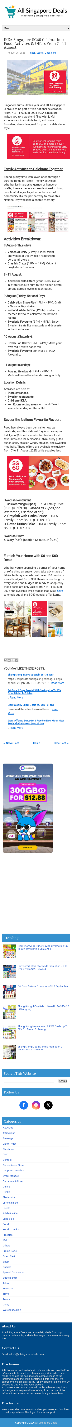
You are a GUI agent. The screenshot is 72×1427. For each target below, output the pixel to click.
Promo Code (10, 1251)
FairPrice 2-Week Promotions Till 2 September (43, 986)
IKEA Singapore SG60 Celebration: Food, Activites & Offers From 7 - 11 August (35, 43)
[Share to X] (13, 660)
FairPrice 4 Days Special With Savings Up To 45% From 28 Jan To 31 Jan (34, 692)
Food (6, 1224)
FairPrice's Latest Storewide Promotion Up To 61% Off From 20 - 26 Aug (42, 967)
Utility (6, 1304)
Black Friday (9, 1143)
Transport (8, 1288)
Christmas (8, 1149)
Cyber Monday (11, 1175)
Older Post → (61, 743)
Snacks (7, 1267)
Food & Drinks (11, 1229)
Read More (57, 682)
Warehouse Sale (12, 1309)
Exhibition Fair (10, 1213)
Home (36, 743)
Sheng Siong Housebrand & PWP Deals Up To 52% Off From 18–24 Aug (43, 1028)
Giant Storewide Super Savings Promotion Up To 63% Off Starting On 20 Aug (43, 947)
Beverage (8, 1138)
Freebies (7, 1234)
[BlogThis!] (9, 660)
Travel (6, 1293)
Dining (6, 1186)
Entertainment (10, 1202)
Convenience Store (13, 1165)
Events (6, 1208)
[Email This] (5, 660)
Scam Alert (9, 1256)
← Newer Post (11, 743)
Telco (6, 1283)
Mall (5, 1240)
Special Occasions (46, 53)
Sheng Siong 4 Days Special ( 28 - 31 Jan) (31, 674)
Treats (6, 1299)
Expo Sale (8, 1218)
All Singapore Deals (46, 1422)
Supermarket (10, 1277)
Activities (8, 1127)
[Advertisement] (36, 894)
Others (6, 1245)
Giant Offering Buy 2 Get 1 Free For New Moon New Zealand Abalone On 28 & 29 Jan (36, 722)
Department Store (12, 1181)
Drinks (6, 1192)
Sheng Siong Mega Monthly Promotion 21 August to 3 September (41, 1048)
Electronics (9, 1197)
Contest (7, 1159)
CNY (5, 1154)
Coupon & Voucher (13, 1170)
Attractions (9, 1133)
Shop (32, 53)
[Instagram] (36, 1105)
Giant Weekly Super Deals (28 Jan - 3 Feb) (31, 704)
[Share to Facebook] (16, 660)
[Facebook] (23, 1105)
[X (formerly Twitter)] (48, 1105)
